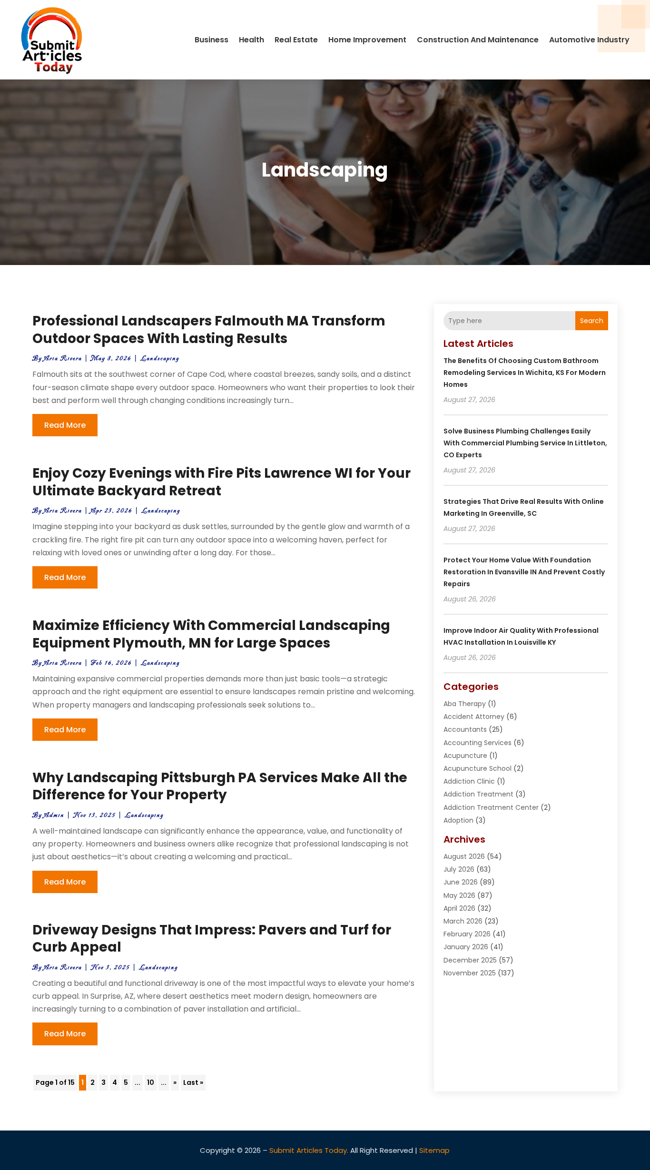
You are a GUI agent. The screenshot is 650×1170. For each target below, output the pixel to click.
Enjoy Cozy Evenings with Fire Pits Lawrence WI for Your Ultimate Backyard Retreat (221, 482)
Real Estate (296, 39)
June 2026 (460, 882)
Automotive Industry (589, 39)
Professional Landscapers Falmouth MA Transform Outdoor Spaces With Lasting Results (208, 329)
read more (65, 425)
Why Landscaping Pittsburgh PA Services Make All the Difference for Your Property (219, 786)
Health (251, 39)
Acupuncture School (477, 768)
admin (54, 815)
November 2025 (469, 973)
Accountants (465, 729)
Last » (193, 1082)
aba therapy (464, 703)
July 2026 (458, 869)
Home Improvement (367, 39)
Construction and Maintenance (478, 39)
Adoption (458, 820)
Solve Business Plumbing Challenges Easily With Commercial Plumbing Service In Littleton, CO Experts (525, 443)
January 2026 (465, 947)
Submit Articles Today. (308, 1150)
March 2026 (463, 921)
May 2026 (459, 895)
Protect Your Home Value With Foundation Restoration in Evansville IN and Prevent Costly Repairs (524, 572)
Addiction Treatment (478, 794)
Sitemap (434, 1150)
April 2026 (459, 908)
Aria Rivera (63, 358)
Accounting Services (477, 742)
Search (591, 320)
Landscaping (159, 358)
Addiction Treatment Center (491, 807)
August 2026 (464, 856)
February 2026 (467, 934)
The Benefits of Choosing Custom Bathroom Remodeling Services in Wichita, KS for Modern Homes (524, 372)
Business (211, 39)
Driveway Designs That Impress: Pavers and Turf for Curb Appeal (211, 938)
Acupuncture (465, 755)
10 (150, 1082)
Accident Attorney (473, 716)
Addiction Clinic (469, 781)
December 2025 (470, 960)
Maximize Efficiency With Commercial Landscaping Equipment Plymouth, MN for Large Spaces (211, 634)
